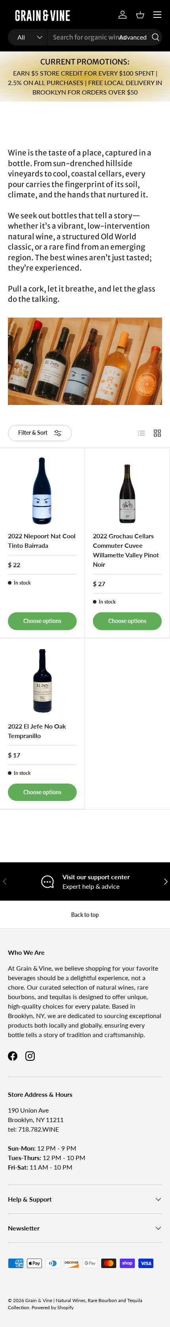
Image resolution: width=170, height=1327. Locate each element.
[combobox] (85, 37)
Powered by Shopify (53, 1307)
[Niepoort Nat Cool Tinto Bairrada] (42, 490)
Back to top (85, 914)
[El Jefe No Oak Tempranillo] (42, 680)
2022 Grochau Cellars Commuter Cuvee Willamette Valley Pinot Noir (126, 550)
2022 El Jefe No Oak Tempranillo (37, 730)
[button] (140, 14)
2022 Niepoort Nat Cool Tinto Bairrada (42, 540)
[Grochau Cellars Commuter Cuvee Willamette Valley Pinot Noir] (127, 490)
